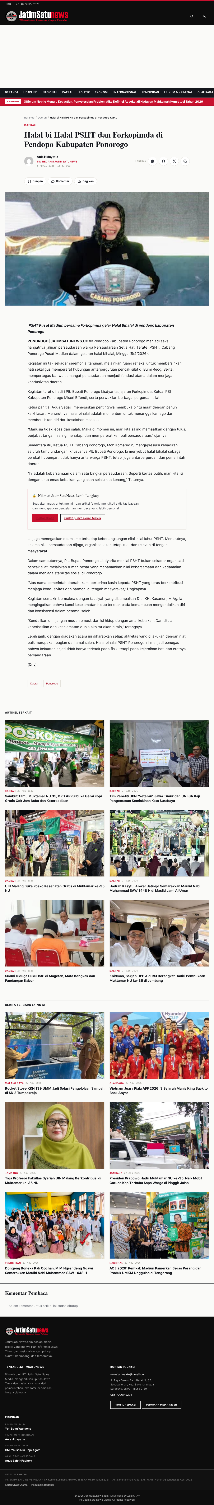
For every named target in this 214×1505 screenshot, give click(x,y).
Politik (84, 92)
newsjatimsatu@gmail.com (128, 1374)
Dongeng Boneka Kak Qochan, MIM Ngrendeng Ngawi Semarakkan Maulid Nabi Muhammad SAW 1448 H (49, 1270)
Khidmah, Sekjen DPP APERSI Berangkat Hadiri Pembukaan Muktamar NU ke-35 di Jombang (157, 978)
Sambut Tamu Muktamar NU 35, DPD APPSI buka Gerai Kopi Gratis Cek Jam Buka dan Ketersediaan (53, 798)
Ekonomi (101, 92)
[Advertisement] (107, 56)
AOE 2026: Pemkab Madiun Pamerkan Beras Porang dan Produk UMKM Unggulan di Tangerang (155, 1270)
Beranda (11, 92)
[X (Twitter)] (174, 161)
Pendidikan (150, 92)
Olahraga (205, 92)
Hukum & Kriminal (178, 92)
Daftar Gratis (45, 518)
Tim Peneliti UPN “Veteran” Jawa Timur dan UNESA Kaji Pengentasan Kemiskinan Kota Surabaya (155, 798)
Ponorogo (52, 683)
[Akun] (204, 16)
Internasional (125, 92)
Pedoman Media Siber (161, 1404)
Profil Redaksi (125, 1404)
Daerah (68, 92)
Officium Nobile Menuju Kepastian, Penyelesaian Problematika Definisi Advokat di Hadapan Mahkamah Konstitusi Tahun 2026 (114, 101)
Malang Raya (14, 1083)
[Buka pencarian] (191, 16)
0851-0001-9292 (121, 1394)
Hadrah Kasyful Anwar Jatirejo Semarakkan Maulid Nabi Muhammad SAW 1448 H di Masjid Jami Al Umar (155, 888)
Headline (30, 92)
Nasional (50, 92)
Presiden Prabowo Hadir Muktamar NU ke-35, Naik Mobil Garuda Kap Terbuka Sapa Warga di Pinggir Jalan (156, 1180)
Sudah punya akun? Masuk (82, 518)
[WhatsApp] (152, 161)
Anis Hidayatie (47, 157)
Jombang (11, 1173)
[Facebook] (163, 161)
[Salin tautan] (185, 161)
